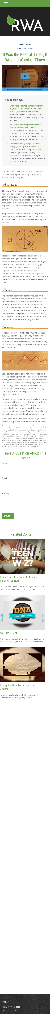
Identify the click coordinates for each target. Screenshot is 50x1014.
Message (6, 493)
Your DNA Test (8, 633)
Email (4, 478)
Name (4, 463)
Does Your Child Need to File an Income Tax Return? (18, 579)
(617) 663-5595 (14, 1007)
